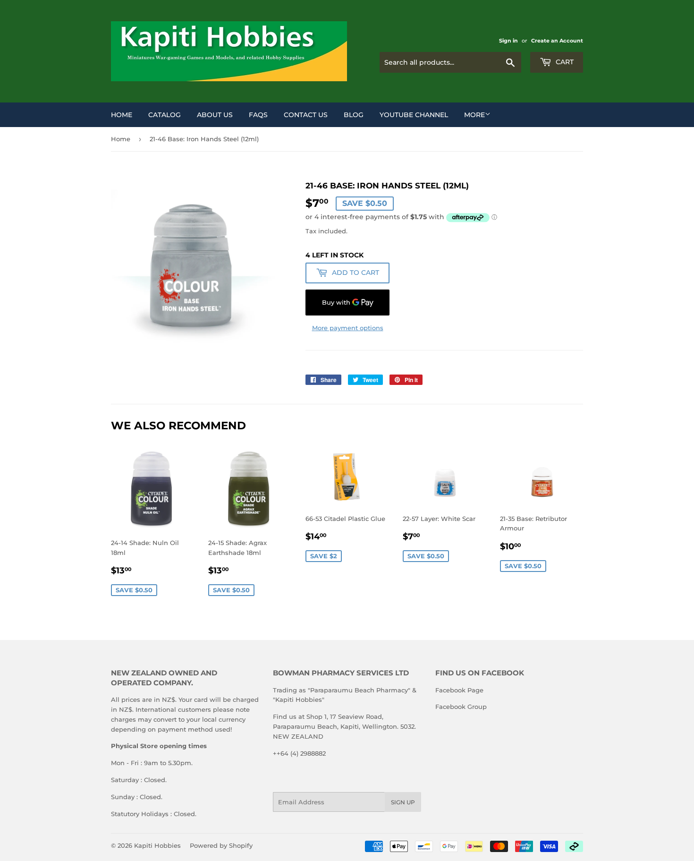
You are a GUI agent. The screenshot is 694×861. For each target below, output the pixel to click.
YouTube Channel (414, 115)
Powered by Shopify (221, 845)
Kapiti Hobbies (157, 845)
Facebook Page (459, 690)
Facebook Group (461, 706)
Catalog (164, 115)
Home (121, 115)
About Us (215, 115)
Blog (354, 115)
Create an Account (557, 40)
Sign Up (403, 802)
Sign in (508, 40)
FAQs (258, 115)
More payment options (347, 328)
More (474, 115)
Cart (564, 62)
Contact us (306, 115)
